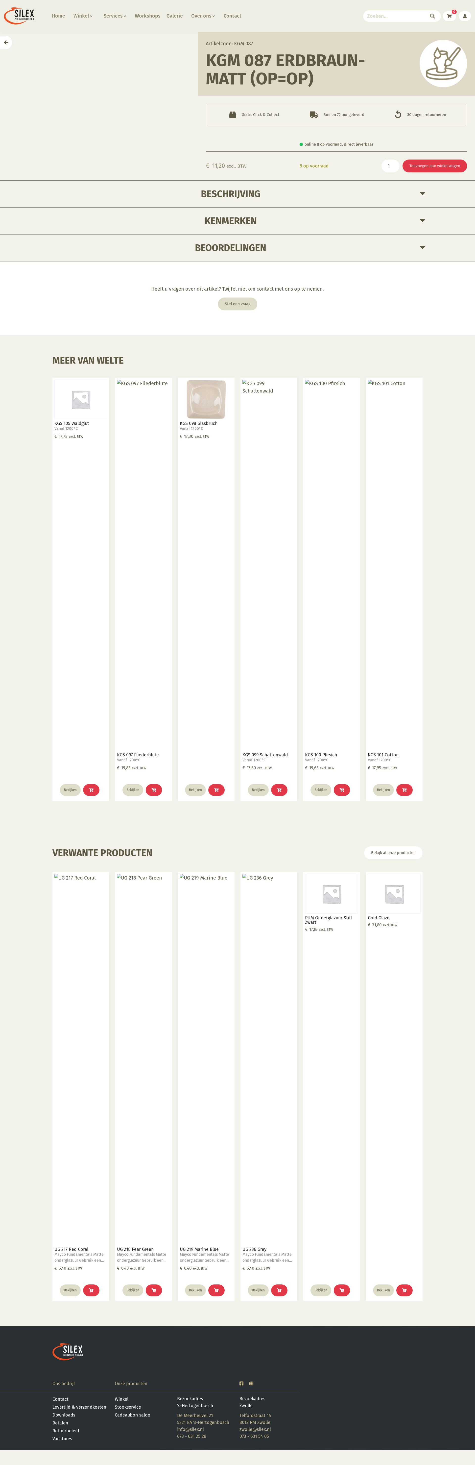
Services (113, 16)
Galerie (174, 16)
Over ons (201, 16)
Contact (232, 16)
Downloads (63, 1415)
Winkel (81, 16)
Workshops (148, 16)
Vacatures (62, 1439)
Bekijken (70, 790)
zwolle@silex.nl (255, 1429)
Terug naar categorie (443, 63)
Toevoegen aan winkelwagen (434, 165)
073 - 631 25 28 (191, 1436)
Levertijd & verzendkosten (79, 1407)
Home (58, 16)
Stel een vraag (237, 304)
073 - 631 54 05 (254, 1436)
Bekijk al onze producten (393, 852)
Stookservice (128, 1407)
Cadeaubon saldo (132, 1415)
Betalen (60, 1423)
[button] (91, 790)
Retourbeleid (65, 1431)
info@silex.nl (190, 1429)
